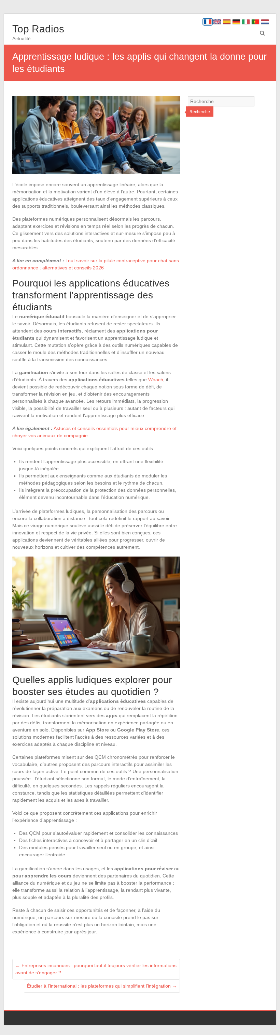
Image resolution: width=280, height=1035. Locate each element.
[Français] (208, 22)
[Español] (227, 22)
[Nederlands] (265, 22)
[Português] (255, 22)
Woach (155, 379)
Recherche (200, 111)
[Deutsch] (236, 22)
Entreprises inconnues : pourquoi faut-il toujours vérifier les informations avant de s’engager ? (96, 969)
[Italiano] (246, 22)
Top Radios (38, 28)
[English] (217, 22)
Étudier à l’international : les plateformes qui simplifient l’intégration (102, 986)
